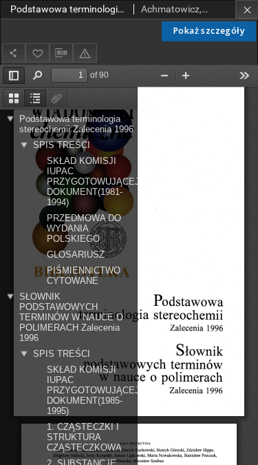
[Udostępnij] (13, 52)
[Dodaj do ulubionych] (37, 52)
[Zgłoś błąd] (84, 52)
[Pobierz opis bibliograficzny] (61, 53)
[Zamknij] (246, 9)
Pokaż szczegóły (209, 31)
